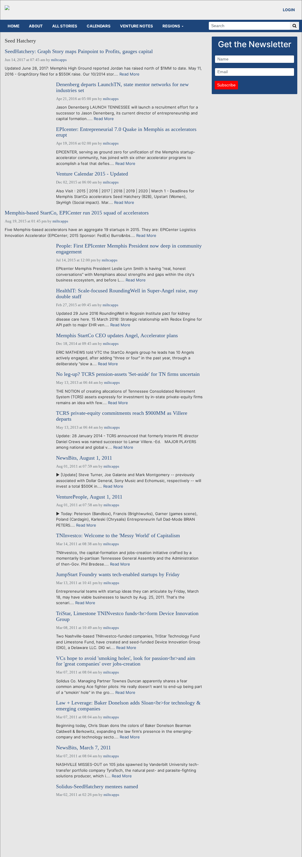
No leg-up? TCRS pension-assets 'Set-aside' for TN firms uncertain (128, 374)
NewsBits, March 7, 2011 (83, 748)
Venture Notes (136, 26)
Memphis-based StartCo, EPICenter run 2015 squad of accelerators (77, 213)
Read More (129, 74)
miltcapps (59, 60)
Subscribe (226, 85)
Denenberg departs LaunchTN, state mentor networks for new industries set (122, 87)
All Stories (64, 26)
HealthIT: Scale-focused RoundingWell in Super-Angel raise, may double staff (127, 293)
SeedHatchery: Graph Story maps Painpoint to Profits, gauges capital (79, 51)
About (36, 26)
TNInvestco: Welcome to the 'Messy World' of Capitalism (118, 535)
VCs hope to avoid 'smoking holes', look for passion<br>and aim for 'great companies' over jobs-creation (125, 661)
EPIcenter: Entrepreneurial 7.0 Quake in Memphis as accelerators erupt (126, 132)
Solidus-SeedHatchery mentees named (97, 786)
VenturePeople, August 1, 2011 (89, 497)
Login (289, 9)
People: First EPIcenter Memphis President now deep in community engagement (129, 249)
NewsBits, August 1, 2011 (84, 458)
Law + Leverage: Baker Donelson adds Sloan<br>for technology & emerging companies (128, 706)
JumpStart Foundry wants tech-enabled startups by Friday (118, 574)
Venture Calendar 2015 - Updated (92, 174)
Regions (171, 26)
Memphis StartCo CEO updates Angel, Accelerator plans (117, 335)
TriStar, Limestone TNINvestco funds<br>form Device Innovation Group (127, 616)
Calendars (99, 26)
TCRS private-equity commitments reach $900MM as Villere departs (121, 416)
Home (13, 26)
